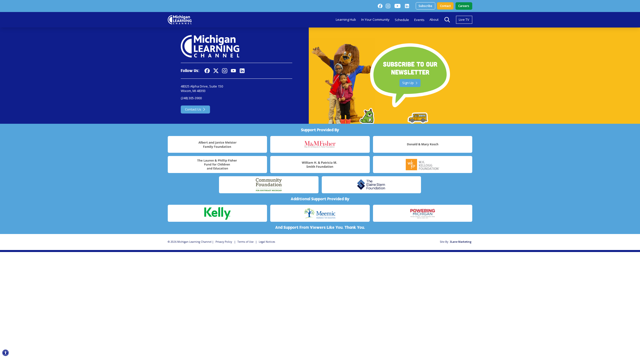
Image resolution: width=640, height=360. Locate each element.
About (434, 19)
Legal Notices (267, 242)
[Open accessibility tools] (6, 353)
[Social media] (233, 71)
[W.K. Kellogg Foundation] (422, 164)
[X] (215, 71)
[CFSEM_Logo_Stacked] (268, 184)
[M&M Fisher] (320, 144)
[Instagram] (388, 6)
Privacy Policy (224, 242)
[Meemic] (320, 213)
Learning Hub (346, 19)
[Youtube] (398, 6)
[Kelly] (217, 213)
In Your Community (375, 19)
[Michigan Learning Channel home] (180, 19)
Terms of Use (246, 242)
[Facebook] (380, 6)
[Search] (447, 19)
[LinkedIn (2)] (407, 6)
